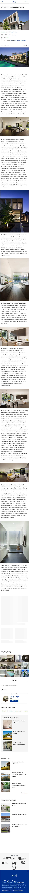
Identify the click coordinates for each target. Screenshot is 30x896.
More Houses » (24, 792)
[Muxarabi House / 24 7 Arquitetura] (7, 735)
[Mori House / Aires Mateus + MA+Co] (5, 807)
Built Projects (18, 711)
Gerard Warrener (21, 40)
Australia (14, 32)
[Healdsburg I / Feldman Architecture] (5, 765)
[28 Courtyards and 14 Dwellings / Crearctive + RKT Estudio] (5, 776)
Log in (26, 1)
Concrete (4, 711)
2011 (8, 37)
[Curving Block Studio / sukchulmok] (7, 724)
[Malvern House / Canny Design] (10, 658)
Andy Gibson (14, 40)
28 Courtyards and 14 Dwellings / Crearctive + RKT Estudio (19, 774)
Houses (3, 32)
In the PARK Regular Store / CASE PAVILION (19, 743)
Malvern (16, 79)
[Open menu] (2, 2)
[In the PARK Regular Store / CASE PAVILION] (7, 746)
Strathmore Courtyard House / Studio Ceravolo (19, 826)
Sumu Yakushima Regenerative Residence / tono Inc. (18, 785)
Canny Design (12, 35)
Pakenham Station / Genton (19, 814)
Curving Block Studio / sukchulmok (19, 722)
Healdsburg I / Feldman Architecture (18, 763)
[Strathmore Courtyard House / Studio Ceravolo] (5, 828)
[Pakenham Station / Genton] (5, 817)
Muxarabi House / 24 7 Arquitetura (19, 732)
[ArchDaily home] (14, 2)
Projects (11, 711)
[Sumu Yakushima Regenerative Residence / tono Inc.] (5, 787)
